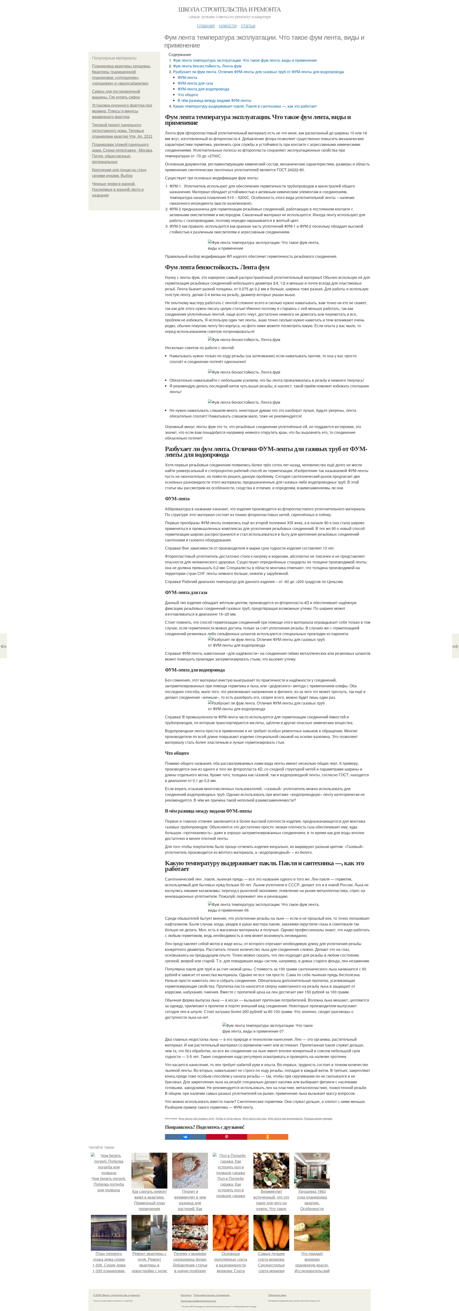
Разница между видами (318, 1118)
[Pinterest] (226, 1137)
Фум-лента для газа (254, 1118)
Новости (228, 25)
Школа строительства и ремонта (229, 9)
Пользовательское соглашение (212, 1295)
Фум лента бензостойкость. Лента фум (207, 66)
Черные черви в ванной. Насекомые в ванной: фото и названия (118, 189)
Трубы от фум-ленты (228, 1118)
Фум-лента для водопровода (285, 1118)
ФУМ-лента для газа (195, 83)
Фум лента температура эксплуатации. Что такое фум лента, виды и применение (245, 60)
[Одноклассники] (267, 1137)
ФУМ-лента (187, 77)
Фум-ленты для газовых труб (196, 1118)
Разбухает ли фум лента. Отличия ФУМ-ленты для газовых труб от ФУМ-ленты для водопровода (258, 71)
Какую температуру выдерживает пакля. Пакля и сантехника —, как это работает (245, 106)
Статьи (248, 25)
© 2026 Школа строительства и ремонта (116, 1295)
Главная (206, 25)
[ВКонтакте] (185, 1137)
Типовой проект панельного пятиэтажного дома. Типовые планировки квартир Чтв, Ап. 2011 (122, 130)
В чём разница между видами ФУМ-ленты (214, 100)
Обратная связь (277, 1295)
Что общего (188, 94)
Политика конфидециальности (198, 1300)
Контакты (186, 1295)
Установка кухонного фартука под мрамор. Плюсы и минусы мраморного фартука (122, 111)
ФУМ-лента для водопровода (203, 89)
